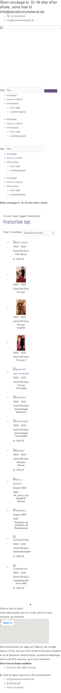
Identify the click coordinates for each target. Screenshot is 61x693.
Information (13, 103)
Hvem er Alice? (14, 99)
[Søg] (50, 91)
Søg (2, 90)
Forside (7, 216)
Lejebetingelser (18, 111)
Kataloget (12, 95)
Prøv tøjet (15, 107)
